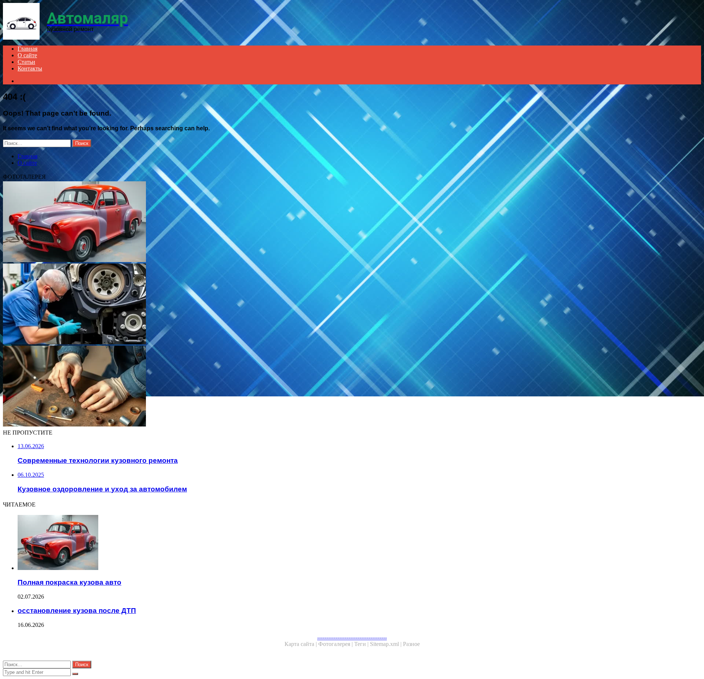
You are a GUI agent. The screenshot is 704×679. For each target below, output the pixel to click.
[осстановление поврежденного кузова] (223, 387)
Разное (411, 644)
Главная (27, 49)
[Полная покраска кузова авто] (223, 222)
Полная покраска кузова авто (69, 582)
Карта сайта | (301, 644)
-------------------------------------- (352, 637)
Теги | (362, 644)
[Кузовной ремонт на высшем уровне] (223, 305)
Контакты (30, 68)
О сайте (27, 55)
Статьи (26, 62)
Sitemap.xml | (386, 644)
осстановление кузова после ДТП (77, 610)
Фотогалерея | (336, 644)
